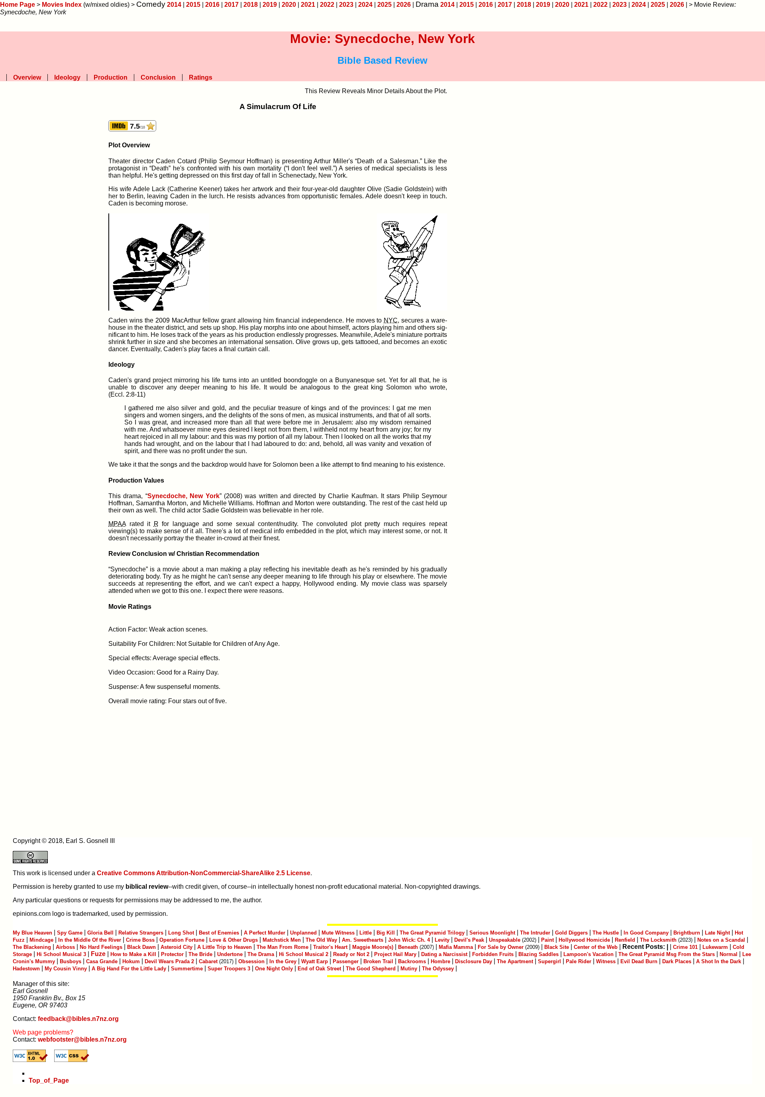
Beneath (408, 947)
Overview (27, 77)
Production (111, 77)
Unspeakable (504, 940)
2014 (174, 4)
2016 (212, 4)
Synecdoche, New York (183, 496)
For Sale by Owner (501, 947)
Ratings (200, 77)
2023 (346, 4)
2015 (193, 4)
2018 (250, 4)
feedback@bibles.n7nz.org (78, 1018)
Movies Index (62, 4)
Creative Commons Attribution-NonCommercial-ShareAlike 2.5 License (203, 873)
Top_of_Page (49, 1080)
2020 (289, 4)
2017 (231, 4)
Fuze (98, 953)
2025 (384, 4)
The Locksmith (658, 940)
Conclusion (158, 77)
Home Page (17, 4)
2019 (270, 4)
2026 (403, 4)
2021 (308, 4)
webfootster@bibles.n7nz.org (82, 1039)
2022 (327, 4)
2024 (365, 4)
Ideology (67, 77)
